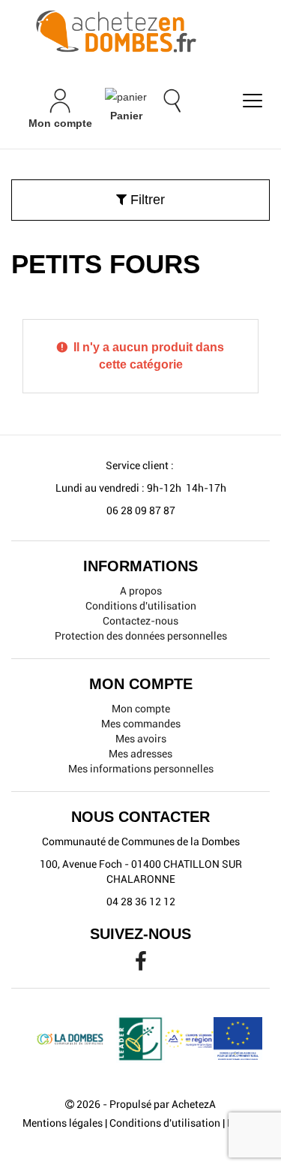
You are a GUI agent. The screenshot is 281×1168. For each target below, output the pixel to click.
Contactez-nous (140, 621)
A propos (141, 591)
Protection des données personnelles (141, 636)
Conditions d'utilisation (140, 606)
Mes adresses (140, 754)
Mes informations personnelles (141, 769)
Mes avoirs (140, 739)
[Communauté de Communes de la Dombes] (140, 32)
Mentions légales (62, 1123)
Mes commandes (141, 724)
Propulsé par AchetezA (162, 1104)
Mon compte (141, 709)
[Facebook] (140, 965)
